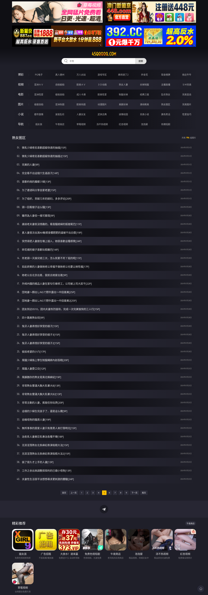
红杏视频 (123, 124)
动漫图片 (102, 104)
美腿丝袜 (123, 104)
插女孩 (38, 124)
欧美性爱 (102, 94)
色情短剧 (165, 124)
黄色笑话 (165, 114)
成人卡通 (81, 94)
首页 (64, 492)
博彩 (21, 74)
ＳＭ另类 (186, 84)
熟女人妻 (123, 84)
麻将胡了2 (123, 74)
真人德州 (59, 74)
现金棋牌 (165, 74)
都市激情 (38, 114)
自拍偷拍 (59, 84)
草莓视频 (81, 124)
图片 (21, 104)
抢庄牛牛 (186, 74)
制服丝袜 (123, 94)
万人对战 (81, 74)
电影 (21, 94)
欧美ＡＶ (81, 84)
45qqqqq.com (104, 54)
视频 (21, 84)
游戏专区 (102, 74)
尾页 (144, 492)
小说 (21, 114)
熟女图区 (165, 104)
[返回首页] (200, 588)
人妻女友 (81, 114)
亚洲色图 (59, 104)
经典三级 (144, 94)
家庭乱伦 (59, 114)
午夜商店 (59, 124)
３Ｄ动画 (102, 84)
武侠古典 (102, 114)
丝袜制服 (144, 84)
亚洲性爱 (38, 94)
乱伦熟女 (165, 94)
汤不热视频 (102, 124)
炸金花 (144, 74)
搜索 (141, 61)
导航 (21, 124)
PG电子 (39, 74)
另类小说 (144, 114)
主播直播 (165, 84)
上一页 (74, 492)
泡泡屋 (144, 124)
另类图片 (186, 104)
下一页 (134, 492)
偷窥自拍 (38, 104)
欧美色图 (81, 104)
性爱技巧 (186, 114)
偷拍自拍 (59, 94)
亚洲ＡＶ (38, 84)
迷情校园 (123, 114)
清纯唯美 (144, 104)
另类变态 (186, 94)
